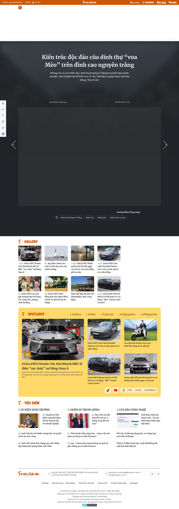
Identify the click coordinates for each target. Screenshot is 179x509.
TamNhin (173, 2)
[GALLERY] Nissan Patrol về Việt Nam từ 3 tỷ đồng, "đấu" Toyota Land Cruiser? (108, 298)
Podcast (108, 314)
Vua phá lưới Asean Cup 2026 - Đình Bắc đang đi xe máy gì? (138, 344)
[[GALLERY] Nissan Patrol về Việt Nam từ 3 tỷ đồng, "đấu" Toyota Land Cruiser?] (109, 284)
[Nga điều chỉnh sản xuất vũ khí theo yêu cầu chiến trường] (56, 253)
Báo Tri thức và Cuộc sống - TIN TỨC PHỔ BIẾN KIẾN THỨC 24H (89, 2)
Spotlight (105, 8)
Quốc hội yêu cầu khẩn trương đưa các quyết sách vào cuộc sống (39, 434)
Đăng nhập (156, 8)
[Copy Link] (3, 128)
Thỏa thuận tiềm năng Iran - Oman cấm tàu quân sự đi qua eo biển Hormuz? (88, 434)
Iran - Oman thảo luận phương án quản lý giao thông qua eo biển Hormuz (87, 444)
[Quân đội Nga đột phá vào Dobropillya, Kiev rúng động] (82, 284)
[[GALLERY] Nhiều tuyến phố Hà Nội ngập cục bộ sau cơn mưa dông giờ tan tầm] (82, 253)
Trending (28, 8)
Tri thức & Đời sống (92, 8)
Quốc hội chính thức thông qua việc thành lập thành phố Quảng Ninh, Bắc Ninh (38, 444)
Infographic (128, 314)
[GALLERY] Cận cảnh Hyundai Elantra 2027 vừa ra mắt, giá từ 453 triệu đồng (107, 267)
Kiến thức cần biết (64, 8)
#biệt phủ (102, 217)
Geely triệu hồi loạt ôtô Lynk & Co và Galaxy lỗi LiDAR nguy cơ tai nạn (140, 379)
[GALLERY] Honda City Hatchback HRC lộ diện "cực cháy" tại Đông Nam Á (29, 267)
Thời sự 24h (78, 8)
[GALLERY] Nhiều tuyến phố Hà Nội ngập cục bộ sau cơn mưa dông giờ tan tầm (82, 267)
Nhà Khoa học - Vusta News (44, 8)
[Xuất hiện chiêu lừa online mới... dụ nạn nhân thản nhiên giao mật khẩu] (128, 420)
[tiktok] (108, 390)
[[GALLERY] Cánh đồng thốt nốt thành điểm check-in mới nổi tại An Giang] (56, 284)
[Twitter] (3, 116)
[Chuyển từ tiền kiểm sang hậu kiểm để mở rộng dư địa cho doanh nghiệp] (29, 420)
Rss (158, 473)
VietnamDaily (150, 390)
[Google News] (3, 134)
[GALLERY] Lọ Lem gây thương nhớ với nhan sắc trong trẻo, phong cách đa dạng (29, 298)
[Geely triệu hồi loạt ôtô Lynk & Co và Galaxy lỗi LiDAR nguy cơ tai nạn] (140, 364)
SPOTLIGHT (36, 314)
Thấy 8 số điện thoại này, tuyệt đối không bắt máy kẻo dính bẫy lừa (137, 444)
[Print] (3, 122)
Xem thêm (111, 7)
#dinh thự (90, 217)
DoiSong (161, 2)
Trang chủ (20, 7)
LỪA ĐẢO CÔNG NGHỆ (132, 409)
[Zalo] (3, 109)
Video (92, 314)
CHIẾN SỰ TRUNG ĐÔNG (84, 409)
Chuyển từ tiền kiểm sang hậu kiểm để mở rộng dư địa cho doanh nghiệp (52, 419)
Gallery (76, 314)
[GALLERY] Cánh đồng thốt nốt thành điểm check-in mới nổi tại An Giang (56, 298)
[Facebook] (3, 103)
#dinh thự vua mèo (118, 217)
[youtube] (116, 390)
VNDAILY (148, 2)
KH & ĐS (138, 390)
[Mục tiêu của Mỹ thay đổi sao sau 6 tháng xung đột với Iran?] (78, 420)
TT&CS (129, 390)
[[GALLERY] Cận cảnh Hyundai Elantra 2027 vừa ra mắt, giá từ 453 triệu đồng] (109, 253)
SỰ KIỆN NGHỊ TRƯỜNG (35, 409)
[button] (165, 145)
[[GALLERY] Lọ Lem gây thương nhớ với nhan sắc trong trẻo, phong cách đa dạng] (29, 284)
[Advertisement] (89, 29)
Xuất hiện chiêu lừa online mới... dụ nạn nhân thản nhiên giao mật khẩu (150, 419)
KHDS (135, 2)
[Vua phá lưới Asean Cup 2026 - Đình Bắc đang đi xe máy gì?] (140, 330)
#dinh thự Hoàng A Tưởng (71, 217)
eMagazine (149, 314)
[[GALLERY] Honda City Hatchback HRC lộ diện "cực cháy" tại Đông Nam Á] (29, 253)
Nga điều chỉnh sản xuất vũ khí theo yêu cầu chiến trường (56, 266)
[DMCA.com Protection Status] (89, 505)
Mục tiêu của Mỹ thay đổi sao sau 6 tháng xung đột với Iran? (101, 419)
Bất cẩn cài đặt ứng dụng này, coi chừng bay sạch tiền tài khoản (136, 434)
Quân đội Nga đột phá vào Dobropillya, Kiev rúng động (82, 297)
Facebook (152, 473)
